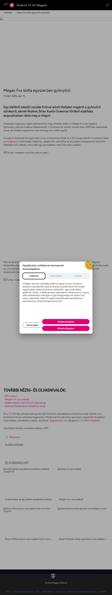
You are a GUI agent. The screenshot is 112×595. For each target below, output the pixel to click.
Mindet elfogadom (65, 328)
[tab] (34, 276)
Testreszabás (32, 325)
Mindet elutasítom (66, 321)
